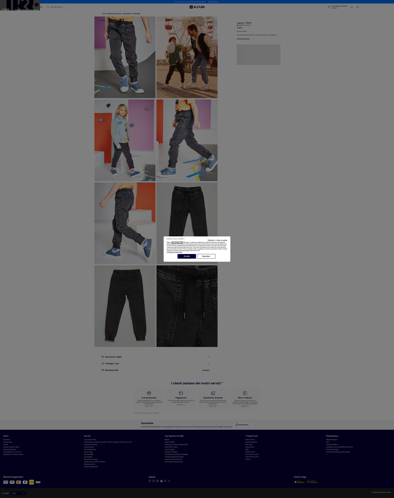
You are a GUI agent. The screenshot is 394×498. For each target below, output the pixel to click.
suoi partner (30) (177, 242)
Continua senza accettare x (175, 239)
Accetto (187, 256)
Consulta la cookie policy (174, 252)
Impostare (206, 256)
